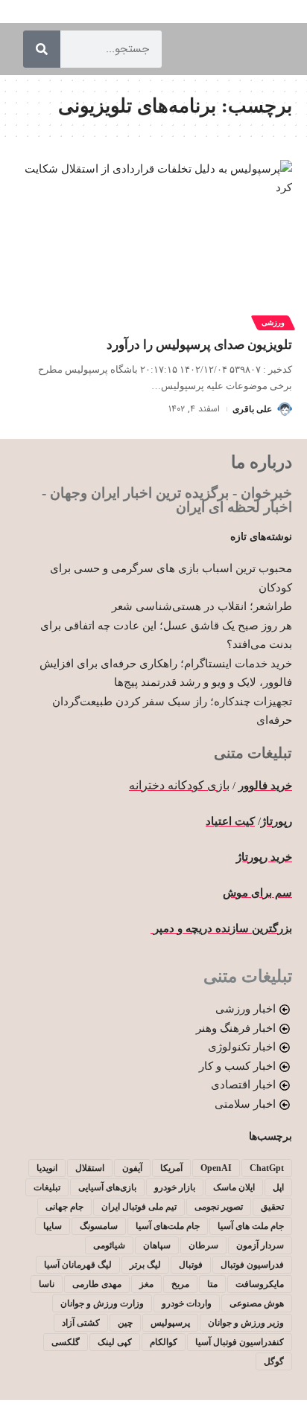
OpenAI (216, 1168)
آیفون (132, 1168)
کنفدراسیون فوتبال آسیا (239, 1342)
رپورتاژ (276, 821)
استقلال (89, 1168)
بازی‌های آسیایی (107, 1187)
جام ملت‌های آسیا (168, 1226)
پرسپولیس (170, 1323)
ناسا (46, 1284)
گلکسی (65, 1342)
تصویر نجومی (218, 1206)
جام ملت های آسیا (251, 1226)
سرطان (203, 1245)
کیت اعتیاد (230, 821)
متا (212, 1284)
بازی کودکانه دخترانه (179, 785)
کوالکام (163, 1342)
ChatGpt (267, 1168)
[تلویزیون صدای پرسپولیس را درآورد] (153, 243)
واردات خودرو (187, 1303)
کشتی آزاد (81, 1323)
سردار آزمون (260, 1245)
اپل (278, 1187)
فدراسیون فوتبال (252, 1265)
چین (125, 1323)
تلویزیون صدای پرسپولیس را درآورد (199, 345)
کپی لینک (115, 1342)
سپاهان (157, 1245)
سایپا (52, 1226)
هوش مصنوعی (257, 1303)
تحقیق (272, 1206)
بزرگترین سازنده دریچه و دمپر (221, 928)
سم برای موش (257, 893)
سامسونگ (99, 1226)
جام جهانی (64, 1206)
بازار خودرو (174, 1187)
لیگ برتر (145, 1265)
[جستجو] (41, 49)
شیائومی (109, 1245)
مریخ (180, 1284)
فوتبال (191, 1265)
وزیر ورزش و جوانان (246, 1323)
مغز (146, 1284)
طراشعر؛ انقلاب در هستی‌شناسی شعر (202, 606)
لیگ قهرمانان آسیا (78, 1265)
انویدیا (47, 1168)
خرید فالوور (265, 786)
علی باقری (252, 409)
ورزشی (273, 322)
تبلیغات (47, 1187)
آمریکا (171, 1168)
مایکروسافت (259, 1284)
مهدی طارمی (96, 1284)
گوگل (274, 1361)
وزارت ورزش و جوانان (102, 1303)
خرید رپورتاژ (264, 857)
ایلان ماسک (234, 1187)
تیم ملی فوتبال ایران (139, 1206)
